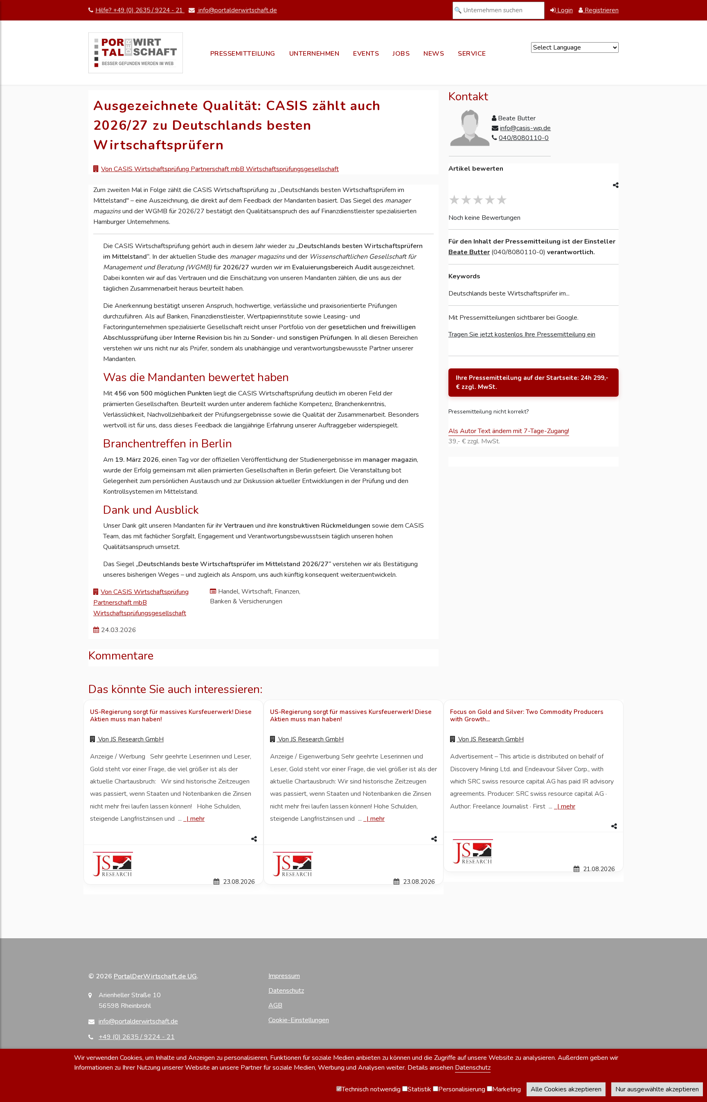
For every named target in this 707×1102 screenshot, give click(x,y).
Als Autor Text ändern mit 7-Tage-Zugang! (508, 431)
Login (564, 10)
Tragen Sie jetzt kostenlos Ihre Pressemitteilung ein (521, 334)
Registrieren (601, 10)
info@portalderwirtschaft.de (237, 10)
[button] (173, 839)
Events (366, 53)
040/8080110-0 (524, 137)
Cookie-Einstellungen (298, 1020)
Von (130, 739)
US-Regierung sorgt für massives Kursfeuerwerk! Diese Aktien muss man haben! (171, 715)
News (433, 53)
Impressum (284, 975)
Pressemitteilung (242, 53)
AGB (275, 1005)
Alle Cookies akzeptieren (566, 1089)
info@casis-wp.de (525, 128)
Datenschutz (286, 990)
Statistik (419, 1089)
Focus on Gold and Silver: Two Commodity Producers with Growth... (526, 715)
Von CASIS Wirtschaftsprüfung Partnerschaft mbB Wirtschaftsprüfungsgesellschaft (220, 169)
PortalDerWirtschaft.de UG (155, 976)
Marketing (506, 1089)
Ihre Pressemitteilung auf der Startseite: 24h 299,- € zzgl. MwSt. (532, 382)
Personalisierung (461, 1089)
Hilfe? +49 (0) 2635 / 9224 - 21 (140, 10)
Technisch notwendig (371, 1089)
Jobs (401, 53)
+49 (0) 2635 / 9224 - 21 (137, 1036)
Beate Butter (469, 252)
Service (472, 53)
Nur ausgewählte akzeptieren (657, 1089)
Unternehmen (314, 53)
